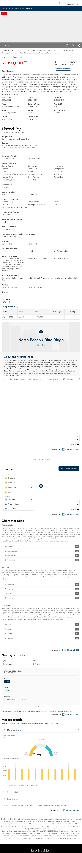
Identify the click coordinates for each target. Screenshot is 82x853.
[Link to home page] (61, 4)
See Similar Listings (63, 69)
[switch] (67, 45)
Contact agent (8, 45)
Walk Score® (45, 459)
